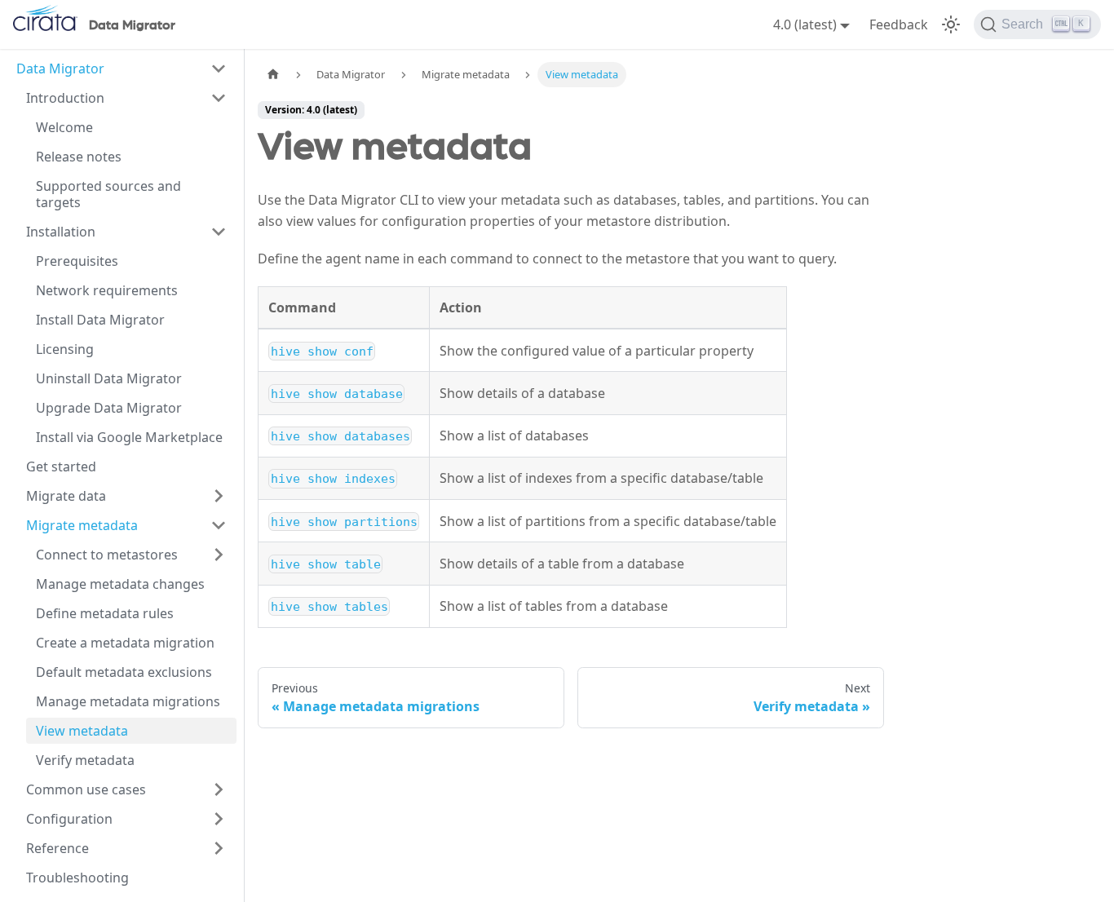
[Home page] (273, 74)
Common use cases (86, 789)
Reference (57, 848)
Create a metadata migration (125, 643)
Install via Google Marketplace (129, 437)
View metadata (82, 731)
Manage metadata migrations (128, 701)
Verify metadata (85, 760)
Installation (60, 232)
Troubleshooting (77, 878)
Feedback (898, 24)
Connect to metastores (107, 555)
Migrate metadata (82, 525)
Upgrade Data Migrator (109, 408)
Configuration (69, 819)
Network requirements (107, 290)
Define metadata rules (105, 613)
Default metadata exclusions (124, 672)
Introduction (65, 98)
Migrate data (66, 496)
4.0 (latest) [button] (805, 24)
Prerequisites (77, 261)
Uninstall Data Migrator (109, 378)
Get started (61, 466)
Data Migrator (60, 68)
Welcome (64, 127)
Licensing (65, 349)
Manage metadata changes (120, 584)
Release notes (79, 157)
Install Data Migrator (100, 320)
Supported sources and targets (108, 194)
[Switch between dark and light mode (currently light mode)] (951, 24)
